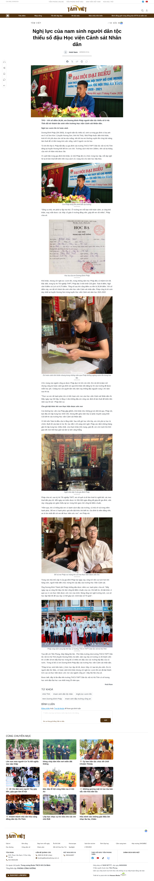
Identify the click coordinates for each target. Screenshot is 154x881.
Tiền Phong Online (56, 2)
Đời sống (25, 843)
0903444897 (70, 855)
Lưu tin (4, 74)
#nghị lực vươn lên (84, 694)
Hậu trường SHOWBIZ (139, 843)
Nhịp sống (38, 15)
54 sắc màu (76, 15)
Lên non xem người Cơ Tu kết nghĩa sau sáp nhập (22, 762)
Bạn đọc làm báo (18, 875)
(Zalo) (50, 855)
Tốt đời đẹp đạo (57, 15)
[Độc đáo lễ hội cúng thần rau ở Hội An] (59, 777)
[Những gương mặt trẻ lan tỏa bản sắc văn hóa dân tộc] (96, 777)
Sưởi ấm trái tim (90, 843)
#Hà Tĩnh (46, 694)
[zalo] (110, 858)
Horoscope (72, 843)
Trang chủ (7, 15)
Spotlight (72, 847)
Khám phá (40, 847)
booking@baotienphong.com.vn (48, 858)
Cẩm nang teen (121, 843)
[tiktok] (104, 858)
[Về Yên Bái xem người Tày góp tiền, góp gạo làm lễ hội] (22, 777)
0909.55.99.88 (43, 855)
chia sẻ (67, 61)
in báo (82, 61)
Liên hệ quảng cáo (43, 852)
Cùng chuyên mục (18, 736)
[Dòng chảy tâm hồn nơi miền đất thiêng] (59, 749)
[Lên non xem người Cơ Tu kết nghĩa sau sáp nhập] (22, 749)
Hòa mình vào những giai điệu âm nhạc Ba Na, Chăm (95, 818)
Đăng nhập (45, 708)
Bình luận (4, 80)
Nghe (4, 62)
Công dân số (26, 847)
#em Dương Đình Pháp (52, 699)
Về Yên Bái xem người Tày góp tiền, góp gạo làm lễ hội (21, 790)
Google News (121, 23)
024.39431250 (13, 860)
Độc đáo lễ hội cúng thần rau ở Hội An (58, 790)
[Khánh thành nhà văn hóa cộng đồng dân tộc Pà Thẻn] (22, 805)
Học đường (9, 847)
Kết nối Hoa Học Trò (60, 847)
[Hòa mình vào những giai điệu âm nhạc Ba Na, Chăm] (96, 805)
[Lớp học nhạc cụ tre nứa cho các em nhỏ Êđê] (59, 805)
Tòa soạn (10, 852)
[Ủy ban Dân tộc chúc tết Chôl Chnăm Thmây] (96, 749)
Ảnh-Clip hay (104, 843)
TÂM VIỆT (36, 23)
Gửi (105, 720)
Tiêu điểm (21, 15)
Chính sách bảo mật (131, 852)
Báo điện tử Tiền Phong (77, 8)
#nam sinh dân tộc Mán (63, 694)
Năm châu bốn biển (96, 15)
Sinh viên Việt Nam (93, 2)
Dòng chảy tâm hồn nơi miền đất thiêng (57, 762)
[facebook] (143, 1)
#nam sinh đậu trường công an (78, 699)
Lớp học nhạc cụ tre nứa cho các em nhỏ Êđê (59, 818)
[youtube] (147, 1)
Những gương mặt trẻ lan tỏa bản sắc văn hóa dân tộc (96, 790)
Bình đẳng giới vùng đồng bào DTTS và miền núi (129, 15)
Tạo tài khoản (59, 708)
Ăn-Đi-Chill (56, 843)
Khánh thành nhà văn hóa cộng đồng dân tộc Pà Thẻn (21, 818)
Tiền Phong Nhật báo (74, 2)
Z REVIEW (88, 847)
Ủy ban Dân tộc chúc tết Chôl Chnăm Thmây (94, 762)
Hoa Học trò (108, 2)
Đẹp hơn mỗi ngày (43, 843)
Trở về (4, 86)
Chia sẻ (4, 68)
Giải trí (8, 843)
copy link (77, 61)
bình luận (87, 61)
